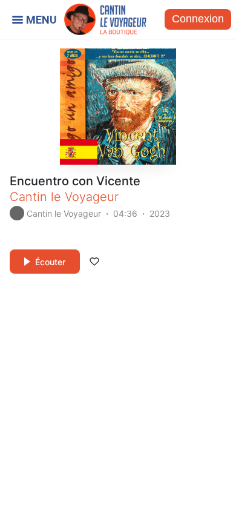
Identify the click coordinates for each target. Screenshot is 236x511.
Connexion (198, 19)
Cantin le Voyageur (64, 197)
